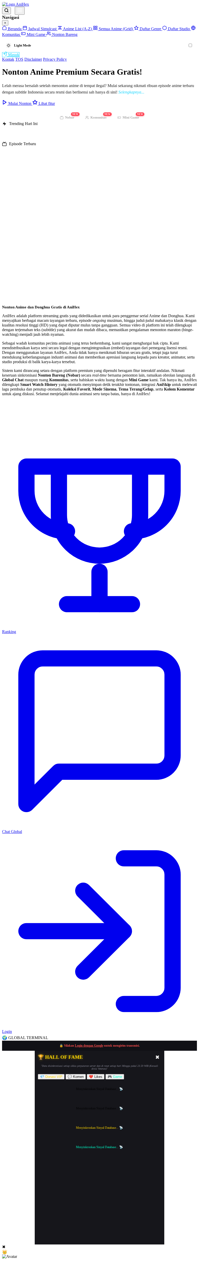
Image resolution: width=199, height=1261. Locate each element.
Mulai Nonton (19, 103)
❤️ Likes (95, 1077)
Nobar (71, 116)
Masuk (13, 54)
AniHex (22, 4)
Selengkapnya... (131, 92)
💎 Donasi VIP (51, 1077)
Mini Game (36, 34)
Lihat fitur (46, 103)
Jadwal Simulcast (42, 29)
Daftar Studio (179, 29)
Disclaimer (33, 59)
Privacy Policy (55, 59)
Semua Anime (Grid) (116, 29)
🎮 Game (115, 1077)
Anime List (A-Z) (77, 29)
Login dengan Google (89, 1045)
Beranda (15, 29)
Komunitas (100, 116)
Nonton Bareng (64, 34)
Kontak (8, 59)
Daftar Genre (150, 29)
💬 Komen (76, 1077)
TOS (19, 59)
